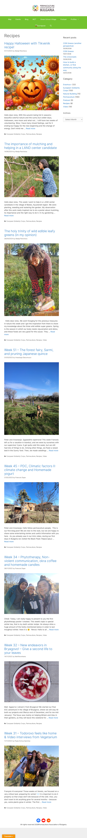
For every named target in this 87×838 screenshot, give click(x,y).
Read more (30, 128)
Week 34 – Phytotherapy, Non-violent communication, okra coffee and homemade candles (30, 561)
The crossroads (69, 57)
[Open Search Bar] (51, 26)
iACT (34, 19)
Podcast (63, 19)
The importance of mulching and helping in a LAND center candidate (30, 146)
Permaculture (30, 134)
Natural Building (70, 94)
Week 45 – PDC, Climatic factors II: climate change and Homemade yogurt (30, 470)
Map (9, 19)
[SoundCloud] (49, 820)
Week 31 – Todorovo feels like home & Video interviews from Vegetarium (30, 735)
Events (18, 19)
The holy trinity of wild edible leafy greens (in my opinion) (29, 233)
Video (45, 340)
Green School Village (48, 19)
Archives (66, 113)
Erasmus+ (67, 85)
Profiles (74, 19)
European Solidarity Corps (16, 134)
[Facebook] (38, 820)
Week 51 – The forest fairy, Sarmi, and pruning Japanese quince (28, 352)
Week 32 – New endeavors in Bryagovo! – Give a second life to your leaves (28, 649)
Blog (26, 19)
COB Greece (68, 51)
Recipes (39, 134)
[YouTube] (43, 820)
